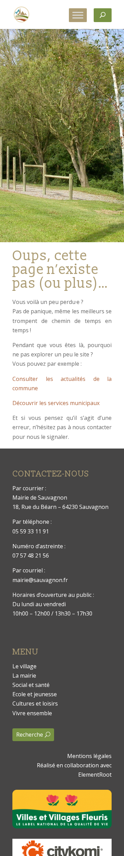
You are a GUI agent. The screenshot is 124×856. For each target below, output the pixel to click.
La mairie (24, 675)
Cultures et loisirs (35, 703)
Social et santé (31, 685)
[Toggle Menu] (77, 15)
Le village (24, 666)
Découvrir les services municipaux (56, 403)
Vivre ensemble (32, 713)
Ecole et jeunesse (34, 694)
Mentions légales (89, 756)
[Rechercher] (103, 15)
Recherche (29, 734)
